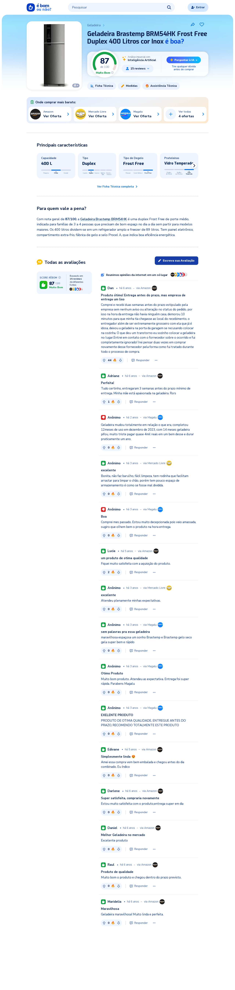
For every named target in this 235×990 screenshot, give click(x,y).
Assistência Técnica (163, 86)
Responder (142, 360)
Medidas (132, 86)
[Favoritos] (202, 24)
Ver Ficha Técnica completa (115, 186)
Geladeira (94, 25)
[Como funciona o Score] (112, 72)
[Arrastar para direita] (194, 165)
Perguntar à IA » (185, 60)
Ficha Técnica (104, 86)
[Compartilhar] (193, 24)
